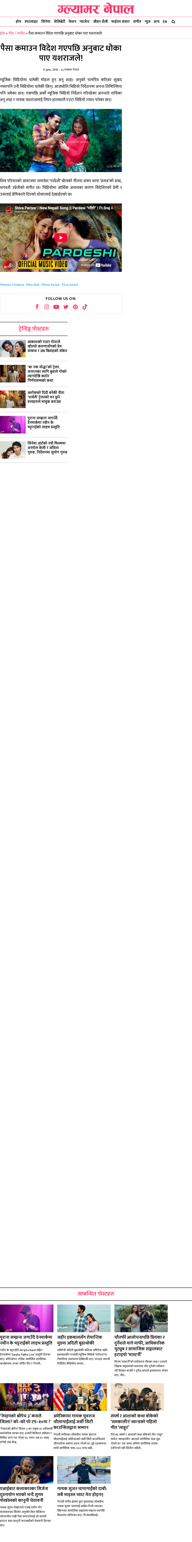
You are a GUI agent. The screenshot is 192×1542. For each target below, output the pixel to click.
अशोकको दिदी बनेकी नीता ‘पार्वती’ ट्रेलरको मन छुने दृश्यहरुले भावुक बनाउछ (46, 397)
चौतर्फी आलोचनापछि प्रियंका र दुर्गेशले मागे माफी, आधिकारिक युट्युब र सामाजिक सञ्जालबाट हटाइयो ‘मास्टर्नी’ (139, 1346)
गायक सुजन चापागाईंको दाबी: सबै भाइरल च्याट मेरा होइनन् (82, 1491)
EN (165, 21)
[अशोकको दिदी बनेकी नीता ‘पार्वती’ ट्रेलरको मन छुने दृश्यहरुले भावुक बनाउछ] (13, 399)
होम (18, 21)
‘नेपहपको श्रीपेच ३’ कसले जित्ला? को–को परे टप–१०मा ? (25, 1419)
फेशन (72, 21)
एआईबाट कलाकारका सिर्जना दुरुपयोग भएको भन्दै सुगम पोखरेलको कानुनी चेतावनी (24, 1494)
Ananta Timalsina (13, 284)
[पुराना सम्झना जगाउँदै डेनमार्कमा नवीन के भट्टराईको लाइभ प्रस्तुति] (13, 424)
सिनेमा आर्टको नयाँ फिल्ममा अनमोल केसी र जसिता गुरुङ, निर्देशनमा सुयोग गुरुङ (48, 448)
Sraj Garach (71, 284)
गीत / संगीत (16, 33)
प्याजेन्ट (85, 21)
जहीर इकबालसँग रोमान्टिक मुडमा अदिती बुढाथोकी (79, 1340)
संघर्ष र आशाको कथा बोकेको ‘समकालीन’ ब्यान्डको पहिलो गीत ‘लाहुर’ (134, 1421)
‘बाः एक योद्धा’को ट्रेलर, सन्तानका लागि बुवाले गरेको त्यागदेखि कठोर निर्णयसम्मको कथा (47, 374)
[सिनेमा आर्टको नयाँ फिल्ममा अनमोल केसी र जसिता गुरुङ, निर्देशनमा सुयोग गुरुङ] (13, 450)
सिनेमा (45, 21)
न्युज (147, 21)
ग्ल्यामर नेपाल (71, 70)
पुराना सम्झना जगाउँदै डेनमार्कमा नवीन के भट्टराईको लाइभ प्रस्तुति (44, 422)
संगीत (137, 21)
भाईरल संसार (120, 21)
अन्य (156, 21)
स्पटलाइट (31, 21)
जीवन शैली (100, 21)
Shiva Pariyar (51, 284)
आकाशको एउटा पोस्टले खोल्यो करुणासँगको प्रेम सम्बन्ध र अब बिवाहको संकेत (47, 346)
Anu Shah (33, 284)
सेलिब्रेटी (59, 21)
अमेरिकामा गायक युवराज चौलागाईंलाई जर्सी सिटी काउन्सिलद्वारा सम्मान (74, 1421)
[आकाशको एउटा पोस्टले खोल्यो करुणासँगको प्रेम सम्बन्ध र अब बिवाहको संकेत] (13, 348)
